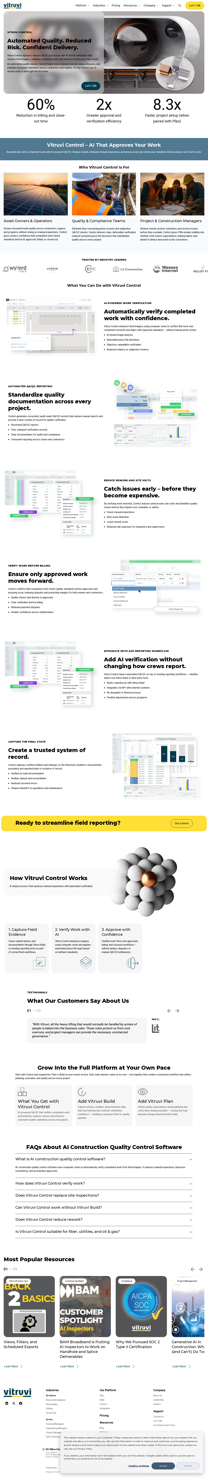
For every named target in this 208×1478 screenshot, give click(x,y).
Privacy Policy (51, 1468)
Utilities (49, 1408)
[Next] (177, 1010)
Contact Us (158, 1416)
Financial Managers (55, 1424)
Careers (157, 1404)
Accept (163, 1466)
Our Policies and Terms (164, 1425)
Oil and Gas (51, 1412)
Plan (102, 1395)
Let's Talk (195, 6)
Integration (105, 1408)
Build (102, 1400)
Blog (102, 1428)
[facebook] (21, 1402)
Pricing (116, 6)
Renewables (52, 1404)
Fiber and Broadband (55, 1400)
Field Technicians (54, 1436)
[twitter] (14, 1402)
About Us (157, 1395)
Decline (188, 1466)
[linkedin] (7, 1402)
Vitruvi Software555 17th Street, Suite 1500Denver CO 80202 (59, 1453)
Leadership (158, 1400)
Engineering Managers (56, 1428)
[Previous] (169, 1010)
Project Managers (54, 1432)
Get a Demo (182, 823)
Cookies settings (138, 1466)
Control (103, 1404)
